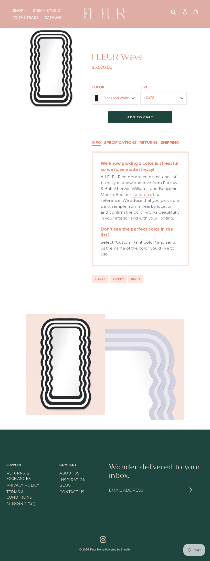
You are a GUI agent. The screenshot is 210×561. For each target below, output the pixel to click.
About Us (69, 473)
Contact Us (71, 492)
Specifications (120, 142)
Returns (148, 142)
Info (96, 142)
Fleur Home (97, 549)
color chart (143, 194)
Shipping (170, 142)
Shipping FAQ (21, 504)
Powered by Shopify (118, 549)
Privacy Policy (22, 485)
